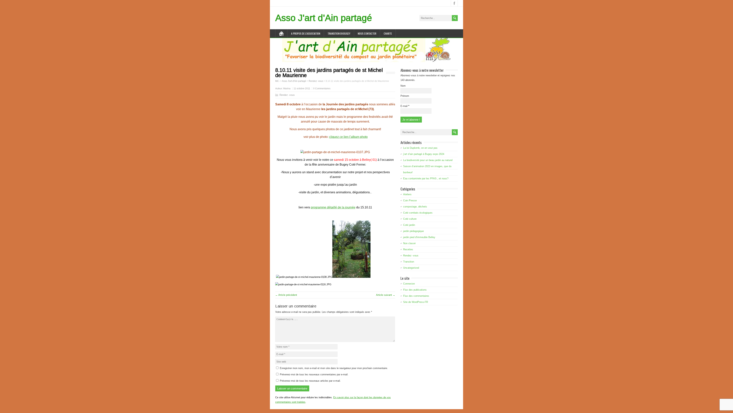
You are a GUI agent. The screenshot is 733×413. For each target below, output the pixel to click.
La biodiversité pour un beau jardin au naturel (428, 160)
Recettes (408, 249)
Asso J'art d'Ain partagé (323, 18)
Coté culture (410, 218)
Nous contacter (367, 33)
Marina (287, 88)
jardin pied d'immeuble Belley (419, 237)
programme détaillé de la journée (333, 207)
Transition (408, 261)
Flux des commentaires (416, 295)
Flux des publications (415, 289)
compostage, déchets (415, 206)
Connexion (409, 283)
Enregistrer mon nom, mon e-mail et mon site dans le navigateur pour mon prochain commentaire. (334, 368)
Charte (388, 33)
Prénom (404, 95)
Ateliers (407, 194)
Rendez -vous (287, 94)
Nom (403, 85)
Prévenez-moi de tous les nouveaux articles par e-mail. (310, 380)
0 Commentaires (321, 88)
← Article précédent (286, 294)
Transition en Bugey (339, 33)
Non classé (409, 243)
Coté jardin (409, 225)
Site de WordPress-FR (415, 302)
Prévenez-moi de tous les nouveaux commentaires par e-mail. (314, 374)
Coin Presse (410, 200)
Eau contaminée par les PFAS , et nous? (425, 178)
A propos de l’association (305, 33)
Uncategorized (411, 267)
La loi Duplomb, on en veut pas (420, 147)
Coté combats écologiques (418, 212)
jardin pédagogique (413, 231)
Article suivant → (385, 294)
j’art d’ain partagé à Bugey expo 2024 (423, 154)
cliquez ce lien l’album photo (348, 136)
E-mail (404, 106)
